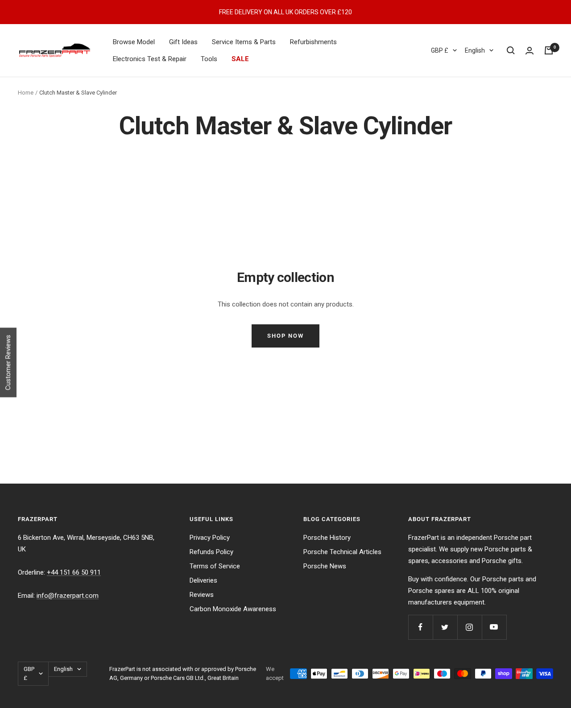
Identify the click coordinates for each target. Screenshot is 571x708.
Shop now (285, 335)
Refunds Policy (211, 552)
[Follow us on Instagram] (469, 627)
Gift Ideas (183, 42)
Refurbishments (313, 42)
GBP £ (439, 50)
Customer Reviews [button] (8, 362)
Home (25, 92)
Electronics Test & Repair (149, 59)
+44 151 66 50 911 (74, 572)
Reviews (202, 595)
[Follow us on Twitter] (445, 627)
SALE (240, 59)
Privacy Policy (210, 538)
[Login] (529, 50)
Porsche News (324, 566)
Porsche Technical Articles (342, 552)
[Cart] (548, 50)
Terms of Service (215, 566)
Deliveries (203, 580)
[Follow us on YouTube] (494, 627)
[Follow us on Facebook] (420, 627)
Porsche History (327, 538)
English (475, 50)
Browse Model (134, 42)
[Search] (511, 50)
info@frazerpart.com (68, 596)
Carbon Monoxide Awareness (233, 609)
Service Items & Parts (244, 42)
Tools (209, 59)
